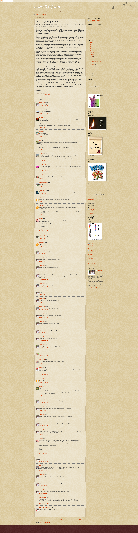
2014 (91, 44)
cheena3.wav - (91, 199)
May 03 (94, 59)
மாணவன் (41, 367)
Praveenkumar (42, 190)
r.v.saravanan (42, 109)
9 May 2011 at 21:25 (43, 410)
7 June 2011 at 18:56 (43, 470)
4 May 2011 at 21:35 (43, 363)
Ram (40, 465)
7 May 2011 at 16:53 (43, 395)
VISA (40, 352)
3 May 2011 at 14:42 (43, 170)
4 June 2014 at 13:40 (43, 511)
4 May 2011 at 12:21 (43, 279)
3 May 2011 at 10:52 (43, 136)
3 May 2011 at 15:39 (43, 178)
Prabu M (41, 131)
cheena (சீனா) (42, 102)
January (93, 66)
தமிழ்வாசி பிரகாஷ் (42, 197)
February (93, 64)
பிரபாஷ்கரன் (41, 153)
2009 (91, 71)
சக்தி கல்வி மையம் (43, 378)
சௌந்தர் (41, 174)
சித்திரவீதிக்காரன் (42, 497)
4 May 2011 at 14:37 (43, 355)
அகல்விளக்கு (41, 242)
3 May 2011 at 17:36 (43, 201)
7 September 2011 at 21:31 (44, 503)
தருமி (40, 140)
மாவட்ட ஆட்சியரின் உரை (96, 61)
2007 (91, 75)
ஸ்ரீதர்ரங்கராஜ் (42, 234)
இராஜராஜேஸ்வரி (42, 164)
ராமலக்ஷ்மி (41, 117)
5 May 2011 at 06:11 (43, 374)
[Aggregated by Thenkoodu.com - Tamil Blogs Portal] (91, 248)
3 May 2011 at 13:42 (43, 160)
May (92, 56)
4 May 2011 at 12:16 (43, 253)
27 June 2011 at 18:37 (43, 493)
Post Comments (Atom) (45, 522)
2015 (91, 42)
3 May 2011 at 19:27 (43, 230)
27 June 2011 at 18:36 (43, 477)
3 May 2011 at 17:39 (43, 214)
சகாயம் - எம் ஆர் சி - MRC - (44, 94)
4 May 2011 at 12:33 (43, 347)
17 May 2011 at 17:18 (43, 461)
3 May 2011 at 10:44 (43, 127)
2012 (91, 48)
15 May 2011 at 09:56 (43, 453)
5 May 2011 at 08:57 (43, 382)
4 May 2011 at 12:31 (43, 309)
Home (60, 519)
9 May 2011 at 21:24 (43, 402)
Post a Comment (41, 513)
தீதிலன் (40, 386)
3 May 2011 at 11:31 (43, 149)
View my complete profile (93, 287)
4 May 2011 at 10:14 (43, 246)
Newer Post (37, 519)
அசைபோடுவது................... (58, 6)
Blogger (75, 530)
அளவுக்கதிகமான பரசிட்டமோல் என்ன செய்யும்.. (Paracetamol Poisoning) (53, 229)
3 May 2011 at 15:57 (43, 193)
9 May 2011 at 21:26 (43, 434)
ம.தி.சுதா (41, 218)
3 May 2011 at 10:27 (43, 113)
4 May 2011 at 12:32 (43, 324)
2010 (91, 69)
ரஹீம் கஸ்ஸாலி (42, 359)
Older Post (82, 519)
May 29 (94, 57)
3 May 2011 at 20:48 (43, 238)
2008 (91, 73)
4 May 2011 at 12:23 (43, 286)
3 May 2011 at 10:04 (43, 105)
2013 (91, 46)
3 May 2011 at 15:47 (43, 186)
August (92, 54)
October (93, 52)
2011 (91, 50)
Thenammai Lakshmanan (44, 457)
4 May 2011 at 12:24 (43, 302)
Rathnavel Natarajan (43, 182)
